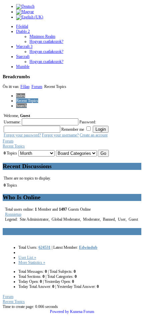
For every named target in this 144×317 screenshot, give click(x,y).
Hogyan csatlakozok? (46, 41)
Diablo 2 (23, 31)
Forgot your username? (60, 135)
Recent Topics (14, 146)
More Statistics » (31, 262)
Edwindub (88, 247)
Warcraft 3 (24, 46)
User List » (27, 257)
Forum (36, 86)
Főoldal (22, 26)
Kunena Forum (82, 311)
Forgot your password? (22, 135)
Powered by (59, 311)
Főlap (24, 86)
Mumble (22, 66)
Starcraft (22, 56)
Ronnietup (13, 214)
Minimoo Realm (42, 36)
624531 (45, 247)
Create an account (93, 135)
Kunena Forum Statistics (35, 231)
